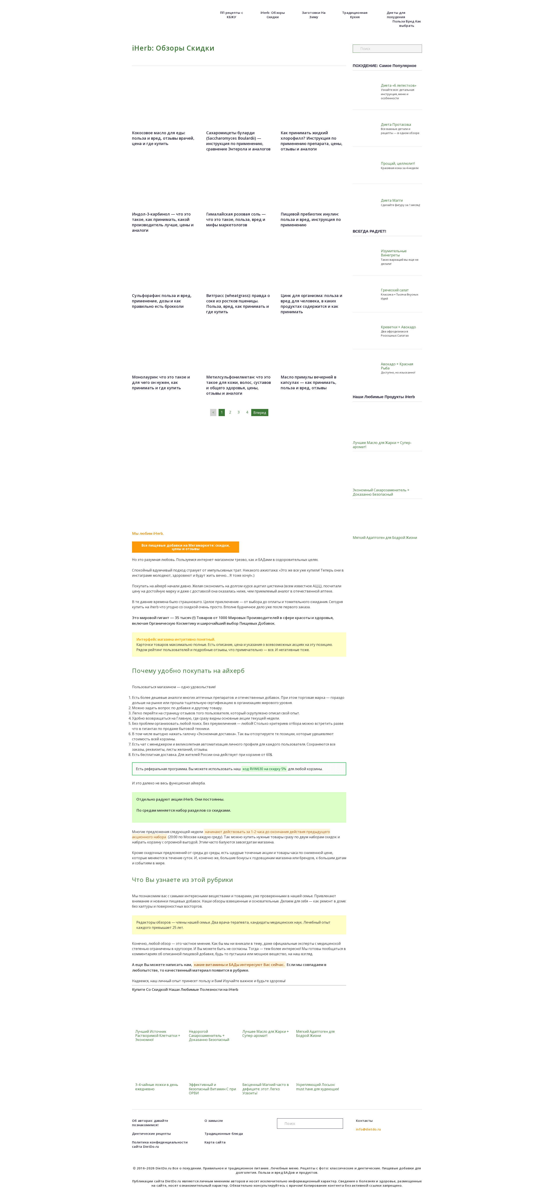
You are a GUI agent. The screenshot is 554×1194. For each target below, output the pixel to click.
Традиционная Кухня (355, 14)
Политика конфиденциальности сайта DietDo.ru (160, 1144)
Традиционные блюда (224, 1133)
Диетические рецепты (151, 1133)
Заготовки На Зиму (314, 14)
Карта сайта (215, 1142)
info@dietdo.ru (368, 1129)
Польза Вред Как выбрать (407, 23)
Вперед (259, 412)
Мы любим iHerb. (148, 533)
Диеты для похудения (396, 14)
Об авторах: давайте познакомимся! (150, 1122)
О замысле (214, 1120)
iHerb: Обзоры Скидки (273, 14)
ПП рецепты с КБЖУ (231, 14)
